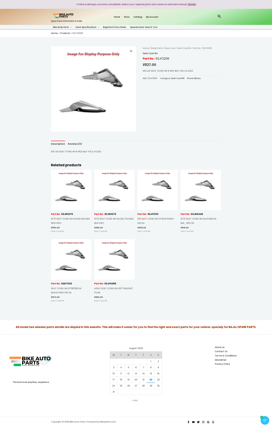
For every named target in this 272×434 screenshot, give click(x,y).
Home (146, 48)
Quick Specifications (85, 27)
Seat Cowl (169, 48)
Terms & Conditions (226, 355)
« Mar (135, 400)
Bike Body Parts (61, 27)
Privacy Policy (222, 364)
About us (220, 347)
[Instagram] (203, 422)
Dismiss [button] (192, 4)
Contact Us (221, 351)
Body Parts (156, 48)
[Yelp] (213, 422)
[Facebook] (188, 422)
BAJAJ (197, 78)
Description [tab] (58, 144)
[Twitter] (198, 422)
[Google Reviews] (208, 422)
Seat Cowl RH (184, 48)
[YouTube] (193, 422)
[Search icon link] (219, 16)
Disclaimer (221, 360)
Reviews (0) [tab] (75, 144)
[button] (70, 27)
